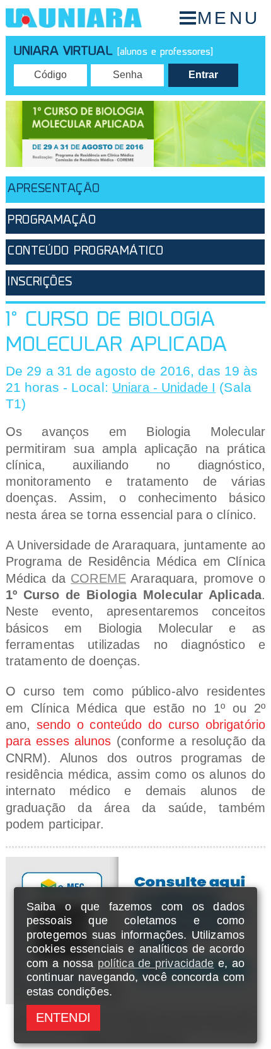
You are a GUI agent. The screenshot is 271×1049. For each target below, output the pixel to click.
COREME (98, 578)
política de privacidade (156, 963)
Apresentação (54, 189)
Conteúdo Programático (85, 251)
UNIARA (74, 18)
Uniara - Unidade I (164, 387)
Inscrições (40, 282)
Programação (52, 220)
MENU (228, 18)
